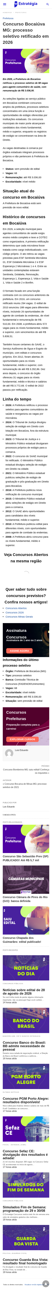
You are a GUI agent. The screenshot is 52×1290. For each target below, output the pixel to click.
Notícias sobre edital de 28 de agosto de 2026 (24, 991)
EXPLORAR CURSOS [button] (22, 739)
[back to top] (45, 1283)
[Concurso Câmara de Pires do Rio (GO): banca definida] (26, 880)
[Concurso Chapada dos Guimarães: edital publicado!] (26, 920)
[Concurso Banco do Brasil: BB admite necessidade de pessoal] (26, 1020)
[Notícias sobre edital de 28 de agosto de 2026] (26, 967)
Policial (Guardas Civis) (15, 1253)
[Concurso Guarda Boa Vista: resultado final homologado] (26, 1237)
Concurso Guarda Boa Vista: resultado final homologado (25, 1261)
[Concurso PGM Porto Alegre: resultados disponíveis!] (26, 1076)
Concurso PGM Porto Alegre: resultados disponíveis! (26, 1100)
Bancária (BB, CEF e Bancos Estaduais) (21, 1036)
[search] (47, 4)
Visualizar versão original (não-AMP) (37, 1284)
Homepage (7, 12)
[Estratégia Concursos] (25, 4)
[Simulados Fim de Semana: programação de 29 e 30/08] (26, 1185)
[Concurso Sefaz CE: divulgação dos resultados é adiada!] (26, 1129)
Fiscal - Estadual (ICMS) (14, 1144)
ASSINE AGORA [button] (19, 650)
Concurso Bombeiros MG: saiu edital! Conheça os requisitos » (26, 771)
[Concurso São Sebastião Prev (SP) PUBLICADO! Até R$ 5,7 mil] (26, 839)
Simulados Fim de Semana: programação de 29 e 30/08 (24, 1208)
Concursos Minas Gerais (19, 616)
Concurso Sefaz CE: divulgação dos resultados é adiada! (25, 1154)
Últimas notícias (11, 1092)
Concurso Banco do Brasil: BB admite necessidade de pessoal (24, 1046)
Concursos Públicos (13, 983)
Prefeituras (20, 12)
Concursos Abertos (16, 608)
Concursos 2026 (15, 612)
